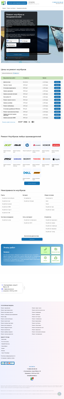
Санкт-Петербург (5, 353)
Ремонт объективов (36, 325)
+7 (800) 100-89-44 (57, 2)
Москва (3, 350)
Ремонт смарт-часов (36, 308)
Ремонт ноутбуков (36, 323)
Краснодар (3, 339)
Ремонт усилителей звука (6, 318)
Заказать (57, 82)
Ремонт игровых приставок (7, 323)
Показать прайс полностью (8, 122)
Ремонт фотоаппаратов (6, 325)
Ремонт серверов (36, 314)
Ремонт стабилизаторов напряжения (9, 314)
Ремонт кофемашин (36, 312)
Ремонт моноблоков (5, 329)
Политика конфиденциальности (8, 356)
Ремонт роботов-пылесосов (38, 310)
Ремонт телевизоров (36, 318)
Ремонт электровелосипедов (38, 332)
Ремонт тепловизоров (37, 334)
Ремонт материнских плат (38, 327)
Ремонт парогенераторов (6, 310)
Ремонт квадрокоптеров (6, 327)
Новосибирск (4, 346)
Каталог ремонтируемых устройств (17, 3)
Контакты (32, 366)
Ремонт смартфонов (5, 308)
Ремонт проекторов (5, 321)
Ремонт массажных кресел (7, 312)
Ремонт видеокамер (36, 321)
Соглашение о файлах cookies (7, 358)
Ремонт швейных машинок (7, 332)
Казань (2, 348)
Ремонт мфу (3, 316)
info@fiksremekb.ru (32, 375)
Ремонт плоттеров (36, 316)
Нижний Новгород (5, 343)
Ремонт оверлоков (36, 329)
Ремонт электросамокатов (7, 334)
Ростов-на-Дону (5, 341)
